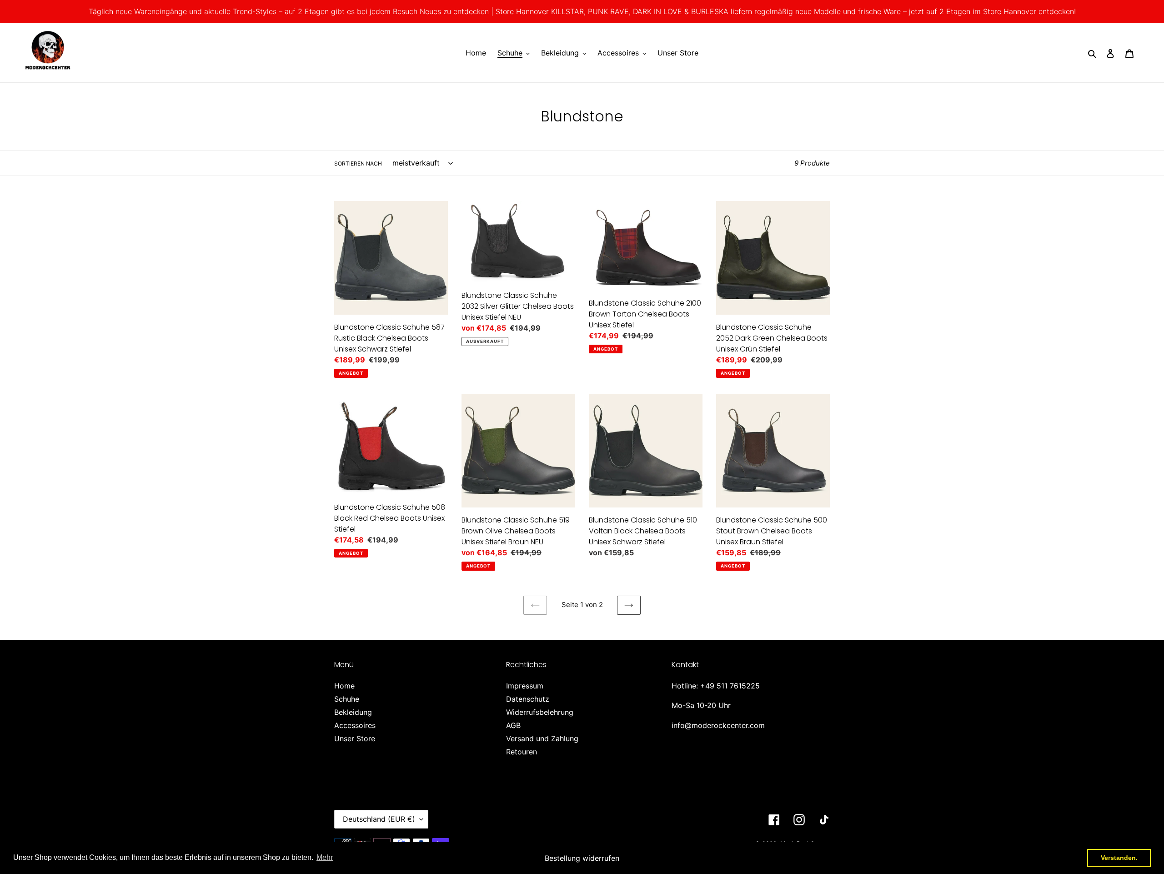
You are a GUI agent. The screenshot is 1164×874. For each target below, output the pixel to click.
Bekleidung (353, 712)
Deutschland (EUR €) (379, 819)
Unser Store (354, 738)
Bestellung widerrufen (582, 858)
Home (344, 685)
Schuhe (346, 698)
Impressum (524, 685)
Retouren (521, 751)
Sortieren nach (358, 163)
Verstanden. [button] (1119, 857)
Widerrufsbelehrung (539, 712)
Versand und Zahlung (542, 738)
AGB (513, 725)
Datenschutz (527, 698)
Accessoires (355, 725)
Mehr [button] (324, 857)
